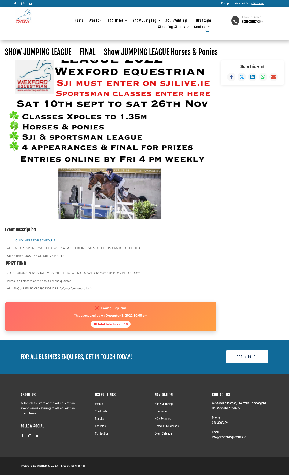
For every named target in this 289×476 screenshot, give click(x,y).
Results (99, 419)
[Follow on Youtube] (30, 4)
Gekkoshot (78, 466)
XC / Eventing (176, 21)
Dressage (203, 21)
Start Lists (101, 411)
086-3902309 (252, 21)
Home (79, 21)
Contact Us (102, 433)
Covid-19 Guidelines (167, 426)
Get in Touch (247, 357)
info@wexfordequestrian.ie (229, 437)
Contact (200, 27)
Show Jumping (145, 21)
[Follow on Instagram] (23, 4)
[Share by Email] (273, 77)
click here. (257, 3)
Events (93, 21)
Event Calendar (164, 433)
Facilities (116, 21)
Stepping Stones (171, 27)
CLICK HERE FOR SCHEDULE (35, 241)
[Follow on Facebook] (15, 4)
